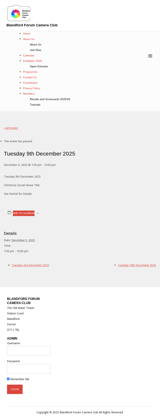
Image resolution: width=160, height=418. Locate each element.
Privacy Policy (31, 88)
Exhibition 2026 (32, 60)
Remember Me (19, 379)
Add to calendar (24, 213)
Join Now (35, 50)
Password (13, 361)
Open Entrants (39, 66)
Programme (30, 71)
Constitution (30, 82)
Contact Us (30, 77)
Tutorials (35, 104)
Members (29, 93)
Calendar (28, 55)
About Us (28, 39)
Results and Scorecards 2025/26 (50, 99)
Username (13, 343)
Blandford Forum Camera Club (32, 25)
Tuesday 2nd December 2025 (30, 265)
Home (26, 33)
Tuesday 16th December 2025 (137, 265)
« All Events (11, 128)
